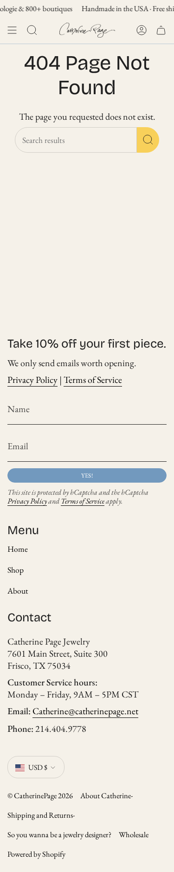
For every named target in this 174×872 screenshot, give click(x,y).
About (17, 590)
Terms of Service (93, 380)
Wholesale (133, 834)
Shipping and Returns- (41, 815)
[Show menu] (12, 30)
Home (17, 548)
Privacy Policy (32, 380)
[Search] (148, 140)
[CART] (161, 30)
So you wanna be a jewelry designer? (59, 834)
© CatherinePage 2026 (40, 795)
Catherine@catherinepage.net (85, 711)
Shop (15, 569)
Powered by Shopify (36, 854)
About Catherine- (106, 795)
